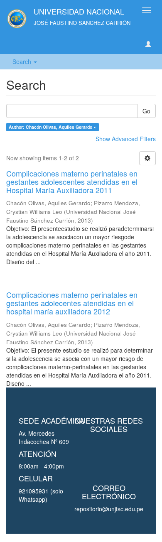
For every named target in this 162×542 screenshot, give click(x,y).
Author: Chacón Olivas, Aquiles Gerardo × (52, 127)
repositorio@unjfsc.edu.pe (108, 509)
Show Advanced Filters (126, 139)
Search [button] (22, 61)
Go (146, 111)
